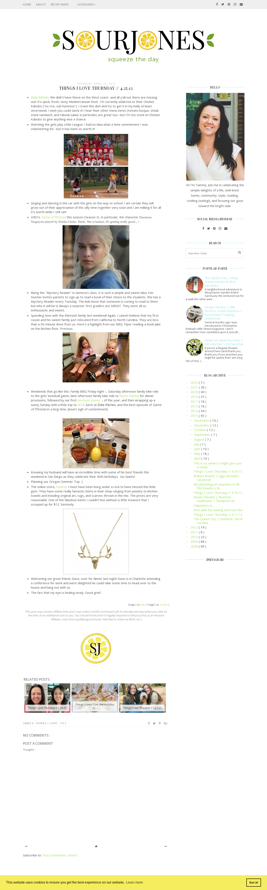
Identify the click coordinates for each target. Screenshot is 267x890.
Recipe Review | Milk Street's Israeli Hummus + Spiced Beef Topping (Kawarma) (223, 312)
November (202, 425)
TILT (63, 723)
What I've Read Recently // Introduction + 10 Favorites (224, 342)
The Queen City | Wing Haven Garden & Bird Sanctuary (221, 281)
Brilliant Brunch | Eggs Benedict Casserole (216, 478)
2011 (194, 532)
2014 (194, 411)
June (197, 449)
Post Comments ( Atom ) (60, 855)
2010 (194, 537)
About (41, 4)
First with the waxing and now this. (218, 510)
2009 (194, 541)
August (199, 439)
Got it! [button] (253, 882)
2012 (194, 527)
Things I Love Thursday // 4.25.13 (218, 471)
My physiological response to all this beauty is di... (216, 486)
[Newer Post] (26, 846)
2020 (194, 392)
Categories (86, 4)
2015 (194, 406)
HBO (142, 604)
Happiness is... (204, 505)
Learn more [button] (134, 882)
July (197, 444)
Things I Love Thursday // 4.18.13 (218, 493)
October (200, 430)
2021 (194, 387)
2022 (194, 382)
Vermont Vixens (89, 400)
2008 (194, 546)
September (202, 434)
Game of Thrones (53, 217)
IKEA (80, 405)
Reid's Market (129, 396)
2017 (194, 401)
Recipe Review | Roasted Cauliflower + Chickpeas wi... (215, 499)
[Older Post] (165, 846)
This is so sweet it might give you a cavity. (218, 465)
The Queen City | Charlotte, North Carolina (218, 521)
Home (27, 4)
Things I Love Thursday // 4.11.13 (218, 514)
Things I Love (46, 723)
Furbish (61, 487)
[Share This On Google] (166, 723)
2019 (194, 396)
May (197, 453)
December (202, 420)
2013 (194, 415)
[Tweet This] (154, 723)
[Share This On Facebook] (149, 723)
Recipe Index (60, 4)
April (197, 458)
